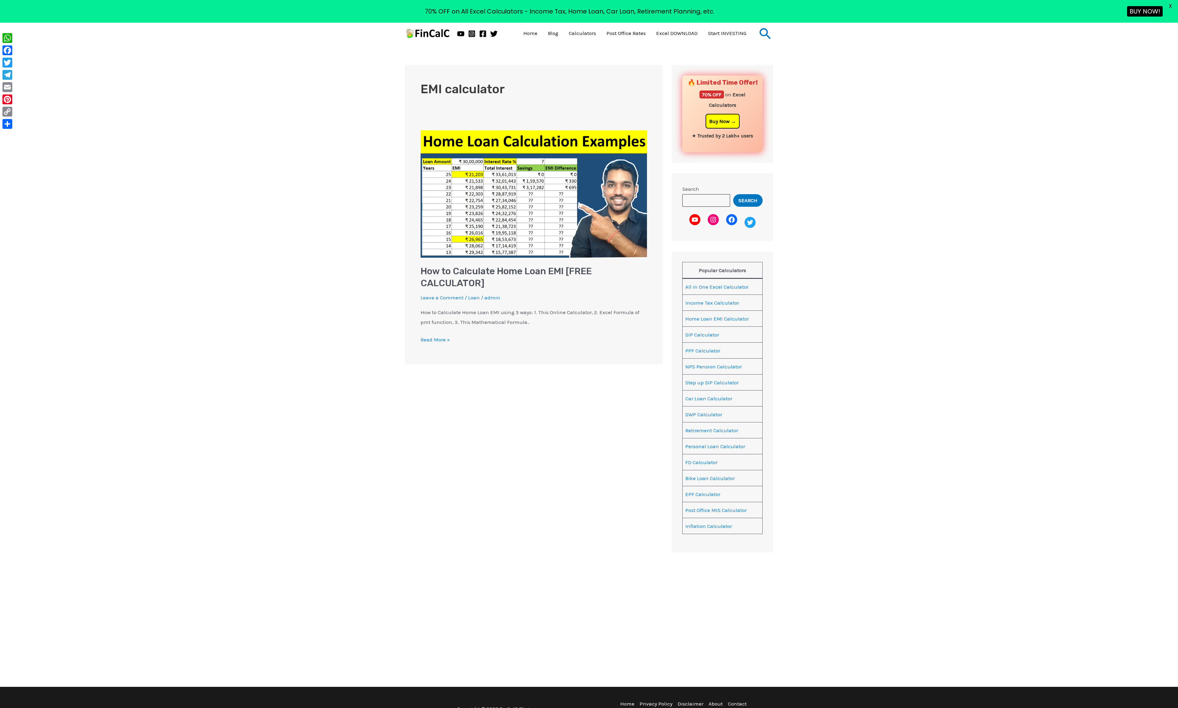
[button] (765, 33)
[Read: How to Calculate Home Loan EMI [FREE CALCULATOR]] (534, 193)
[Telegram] (7, 75)
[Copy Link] (7, 112)
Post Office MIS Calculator (716, 510)
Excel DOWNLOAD (677, 33)
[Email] (7, 87)
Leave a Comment (442, 297)
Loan (474, 297)
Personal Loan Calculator (715, 446)
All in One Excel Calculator (717, 287)
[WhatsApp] (7, 38)
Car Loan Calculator (708, 398)
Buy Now (719, 121)
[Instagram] (471, 33)
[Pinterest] (7, 99)
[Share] (7, 124)
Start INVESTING (727, 33)
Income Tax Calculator (712, 303)
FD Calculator (701, 462)
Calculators (582, 33)
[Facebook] (483, 33)
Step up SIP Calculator (712, 382)
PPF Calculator (702, 351)
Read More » (435, 339)
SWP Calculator (703, 414)
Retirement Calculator (711, 430)
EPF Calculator (702, 494)
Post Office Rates (626, 33)
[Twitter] (494, 33)
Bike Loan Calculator (710, 478)
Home (530, 33)
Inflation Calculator (708, 526)
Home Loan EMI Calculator (717, 319)
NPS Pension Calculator (713, 367)
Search (690, 189)
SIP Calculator (702, 335)
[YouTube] (460, 33)
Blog (553, 33)
